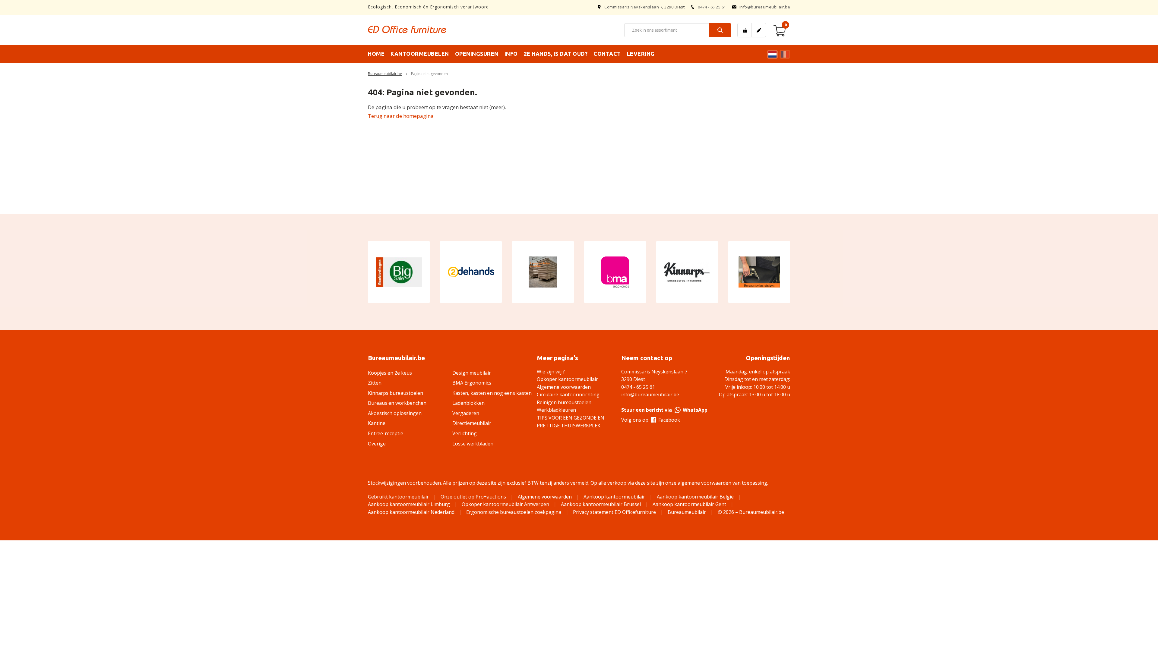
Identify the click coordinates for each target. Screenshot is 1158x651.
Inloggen (744, 30)
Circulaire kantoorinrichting (568, 394)
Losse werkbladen (472, 443)
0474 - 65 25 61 (712, 7)
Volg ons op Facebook (650, 420)
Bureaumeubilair (687, 512)
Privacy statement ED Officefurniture (614, 512)
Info (511, 54)
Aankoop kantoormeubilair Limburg (409, 504)
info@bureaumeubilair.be (764, 7)
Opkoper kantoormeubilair (567, 379)
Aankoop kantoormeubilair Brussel (601, 504)
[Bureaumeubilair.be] (407, 29)
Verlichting (464, 433)
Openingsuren (476, 54)
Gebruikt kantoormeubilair (398, 496)
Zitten (374, 382)
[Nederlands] (772, 54)
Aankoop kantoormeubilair (614, 496)
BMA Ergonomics (471, 382)
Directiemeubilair (471, 423)
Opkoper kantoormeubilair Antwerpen (505, 504)
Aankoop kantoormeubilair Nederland (411, 512)
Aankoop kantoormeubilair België (695, 496)
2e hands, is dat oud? (556, 54)
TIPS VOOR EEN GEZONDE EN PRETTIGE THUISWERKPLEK (570, 421)
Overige (377, 443)
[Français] (784, 54)
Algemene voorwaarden (564, 387)
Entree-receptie (385, 433)
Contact (607, 54)
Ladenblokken (468, 403)
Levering (641, 54)
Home (376, 54)
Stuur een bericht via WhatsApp (664, 410)
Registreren (759, 30)
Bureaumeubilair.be (385, 73)
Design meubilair (471, 373)
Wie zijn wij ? (551, 371)
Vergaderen (465, 413)
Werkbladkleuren (556, 410)
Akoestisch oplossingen (395, 413)
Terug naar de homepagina (401, 115)
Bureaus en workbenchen (397, 403)
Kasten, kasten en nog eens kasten (492, 393)
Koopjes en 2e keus (390, 373)
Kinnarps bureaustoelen (395, 393)
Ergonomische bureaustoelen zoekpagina (513, 512)
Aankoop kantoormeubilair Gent (689, 504)
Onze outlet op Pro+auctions (473, 496)
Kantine (376, 423)
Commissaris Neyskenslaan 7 (633, 7)
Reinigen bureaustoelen (564, 402)
